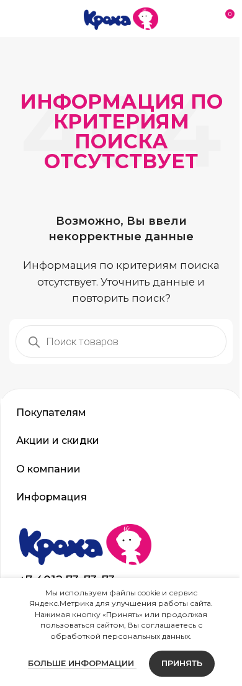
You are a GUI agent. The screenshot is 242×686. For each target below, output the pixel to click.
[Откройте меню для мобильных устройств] (14, 18)
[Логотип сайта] (121, 18)
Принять (176, 663)
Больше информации (77, 663)
